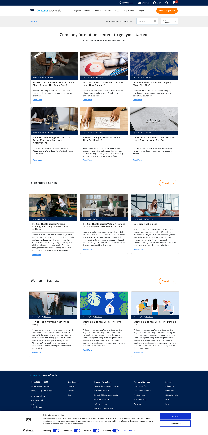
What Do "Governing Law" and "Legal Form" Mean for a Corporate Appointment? (52, 140)
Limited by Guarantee (101, 399)
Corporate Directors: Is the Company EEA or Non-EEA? (152, 83)
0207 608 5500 (42, 382)
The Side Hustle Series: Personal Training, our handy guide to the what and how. (51, 226)
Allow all (175, 416)
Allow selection (175, 423)
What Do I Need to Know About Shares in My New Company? (103, 83)
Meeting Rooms (139, 395)
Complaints (169, 391)
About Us (71, 386)
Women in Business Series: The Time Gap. (102, 323)
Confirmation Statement (142, 391)
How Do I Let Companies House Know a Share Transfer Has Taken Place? (53, 83)
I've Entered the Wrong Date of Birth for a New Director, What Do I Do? (154, 139)
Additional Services (103, 10)
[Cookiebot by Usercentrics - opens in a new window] (28, 430)
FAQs (167, 399)
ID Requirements (171, 395)
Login (141, 10)
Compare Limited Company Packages (106, 386)
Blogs (117, 10)
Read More (37, 100)
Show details (127, 431)
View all (165, 183)
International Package (101, 391)
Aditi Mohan (47, 219)
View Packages (165, 10)
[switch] (77, 430)
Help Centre (169, 386)
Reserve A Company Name (103, 408)
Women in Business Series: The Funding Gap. (155, 323)
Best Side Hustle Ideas (145, 223)
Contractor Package (100, 404)
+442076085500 (44, 386)
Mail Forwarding (140, 399)
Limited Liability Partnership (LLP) (105, 395)
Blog (69, 395)
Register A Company (82, 10)
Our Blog (33, 21)
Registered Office (140, 386)
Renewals (137, 404)
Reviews (71, 391)
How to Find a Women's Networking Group (50, 323)
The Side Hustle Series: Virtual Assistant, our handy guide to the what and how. (104, 225)
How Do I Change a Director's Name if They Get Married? (102, 139)
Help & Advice (129, 10)
